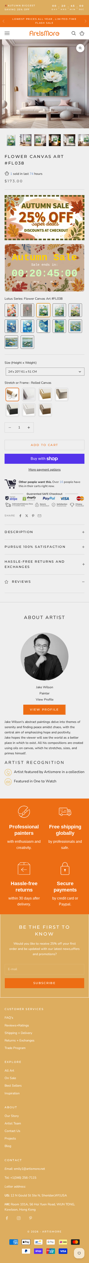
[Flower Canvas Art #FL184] (11, 342)
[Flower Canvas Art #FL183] (75, 326)
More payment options (45, 469)
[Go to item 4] (54, 140)
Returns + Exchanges (19, 1040)
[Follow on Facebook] (7, 1218)
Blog (8, 1146)
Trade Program (15, 1048)
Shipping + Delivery (18, 1033)
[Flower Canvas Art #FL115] (27, 310)
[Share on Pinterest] (33, 516)
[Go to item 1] (11, 140)
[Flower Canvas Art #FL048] (59, 326)
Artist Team (13, 1123)
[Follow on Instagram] (18, 1218)
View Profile (44, 699)
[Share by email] (39, 516)
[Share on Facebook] (20, 516)
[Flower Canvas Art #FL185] (27, 342)
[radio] (12, 394)
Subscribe (44, 983)
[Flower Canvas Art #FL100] (11, 310)
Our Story (12, 1116)
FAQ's (9, 1018)
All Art (9, 1070)
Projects (10, 1138)
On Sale (10, 1078)
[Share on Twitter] (27, 516)
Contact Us (12, 1131)
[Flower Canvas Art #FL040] (75, 310)
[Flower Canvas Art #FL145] (27, 326)
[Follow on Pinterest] (30, 1218)
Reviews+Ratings (17, 1025)
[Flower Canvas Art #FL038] (43, 310)
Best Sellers (13, 1085)
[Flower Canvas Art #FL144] (11, 326)
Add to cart (44, 445)
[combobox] (45, 372)
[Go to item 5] (69, 140)
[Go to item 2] (25, 140)
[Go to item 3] (40, 140)
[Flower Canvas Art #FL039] (59, 310)
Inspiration (12, 1093)
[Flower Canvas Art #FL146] (43, 326)
